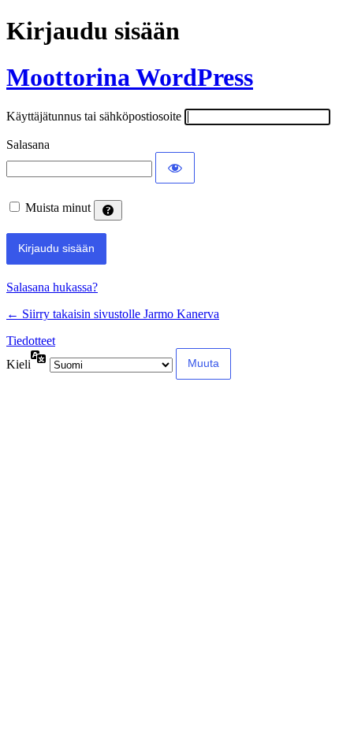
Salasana (28, 144)
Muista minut (58, 207)
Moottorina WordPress (129, 77)
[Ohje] (108, 210)
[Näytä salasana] (175, 168)
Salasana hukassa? (52, 287)
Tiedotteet (30, 340)
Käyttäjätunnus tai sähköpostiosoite (93, 116)
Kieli (18, 364)
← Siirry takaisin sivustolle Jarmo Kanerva (112, 314)
